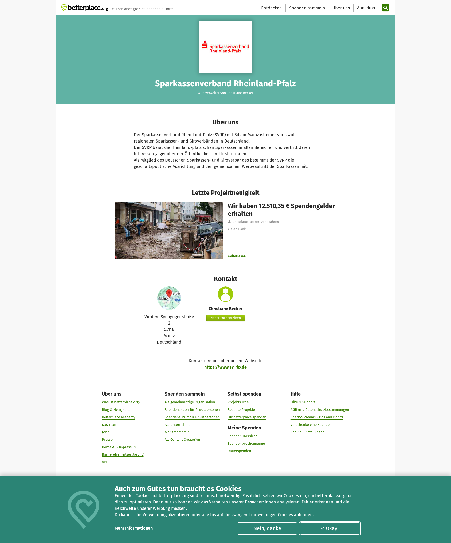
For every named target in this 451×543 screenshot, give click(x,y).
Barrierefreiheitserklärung (123, 454)
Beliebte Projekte (241, 410)
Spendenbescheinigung (246, 443)
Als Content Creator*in (182, 439)
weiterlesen (237, 256)
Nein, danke (267, 528)
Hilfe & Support (303, 402)
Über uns (341, 8)
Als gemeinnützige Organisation (190, 402)
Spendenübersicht (242, 436)
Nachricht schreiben (225, 318)
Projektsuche (238, 402)
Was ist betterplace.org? (121, 402)
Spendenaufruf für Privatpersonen (192, 417)
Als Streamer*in (177, 432)
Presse (107, 439)
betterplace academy (118, 417)
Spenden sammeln (307, 8)
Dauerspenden (239, 451)
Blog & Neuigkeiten (117, 410)
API (104, 462)
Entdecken (271, 8)
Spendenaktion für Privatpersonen (192, 410)
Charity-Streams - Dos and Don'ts (317, 417)
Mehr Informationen (134, 528)
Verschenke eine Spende (310, 425)
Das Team (109, 425)
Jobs (105, 432)
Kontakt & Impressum (119, 447)
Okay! (332, 528)
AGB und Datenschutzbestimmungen (320, 410)
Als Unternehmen (178, 425)
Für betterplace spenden (247, 417)
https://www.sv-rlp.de (225, 367)
